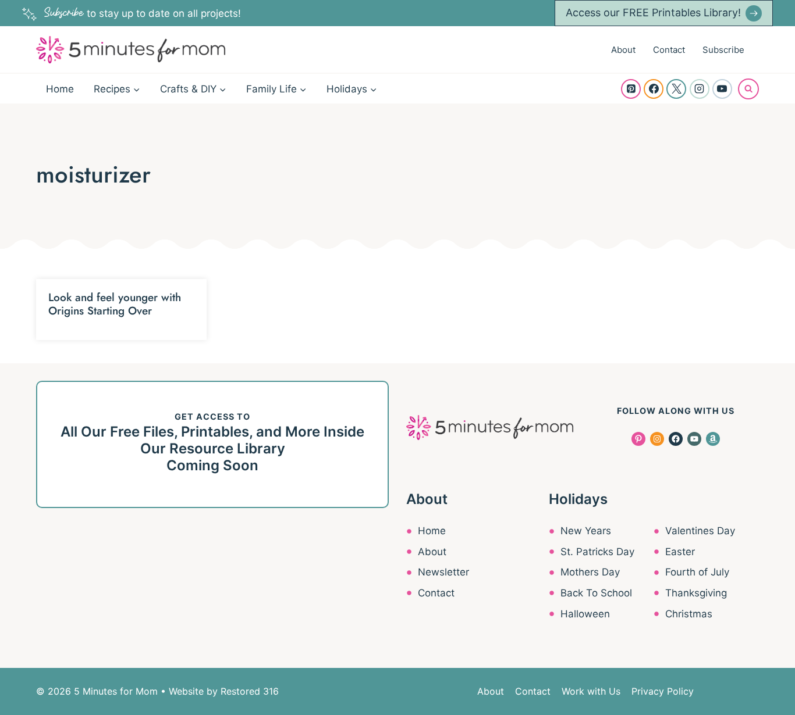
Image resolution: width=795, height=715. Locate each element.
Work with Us (591, 691)
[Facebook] (653, 89)
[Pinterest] (631, 89)
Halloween (585, 614)
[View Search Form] (748, 88)
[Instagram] (699, 89)
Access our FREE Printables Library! (653, 12)
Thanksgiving (696, 593)
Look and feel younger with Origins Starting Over (114, 304)
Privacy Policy (662, 691)
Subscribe (723, 49)
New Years (585, 531)
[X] (676, 89)
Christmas (688, 614)
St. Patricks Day (597, 551)
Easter (680, 551)
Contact (669, 49)
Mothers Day (590, 572)
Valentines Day (700, 531)
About (623, 49)
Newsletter (443, 572)
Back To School (596, 593)
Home (60, 89)
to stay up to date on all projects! (142, 13)
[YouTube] (722, 89)
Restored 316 (250, 691)
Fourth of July (697, 572)
